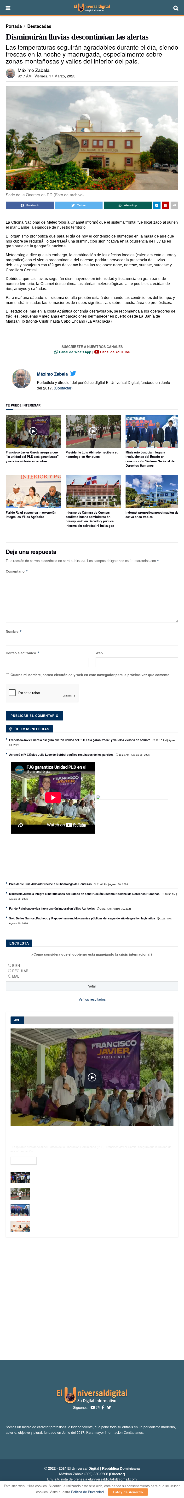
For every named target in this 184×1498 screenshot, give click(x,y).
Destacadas (39, 26)
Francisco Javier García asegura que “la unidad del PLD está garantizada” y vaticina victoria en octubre (32, 456)
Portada (14, 26)
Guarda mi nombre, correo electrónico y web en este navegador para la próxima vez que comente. (90, 674)
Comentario (17, 571)
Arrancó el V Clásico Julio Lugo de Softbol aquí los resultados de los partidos (61, 754)
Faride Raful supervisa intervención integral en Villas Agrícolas (31, 514)
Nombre (14, 631)
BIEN (16, 965)
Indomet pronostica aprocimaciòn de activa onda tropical (152, 514)
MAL (15, 976)
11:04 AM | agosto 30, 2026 (112, 884)
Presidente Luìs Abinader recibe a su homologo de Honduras (92, 454)
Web (99, 652)
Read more (23, 1161)
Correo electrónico (23, 652)
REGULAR (20, 970)
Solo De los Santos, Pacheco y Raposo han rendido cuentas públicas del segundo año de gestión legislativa (82, 918)
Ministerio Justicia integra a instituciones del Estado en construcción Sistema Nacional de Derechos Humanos (150, 459)
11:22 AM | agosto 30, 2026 (134, 755)
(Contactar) (63, 388)
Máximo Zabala (34, 70)
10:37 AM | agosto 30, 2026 (115, 908)
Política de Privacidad (87, 1491)
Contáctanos (133, 1432)
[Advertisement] (92, 1298)
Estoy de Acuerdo (128, 1492)
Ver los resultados (92, 999)
